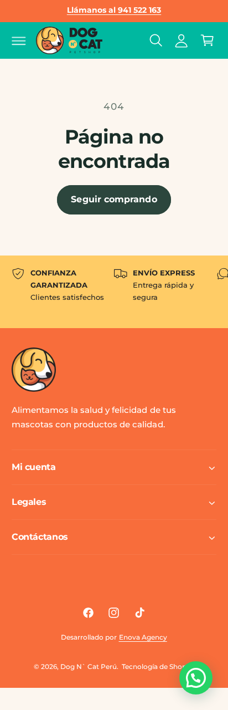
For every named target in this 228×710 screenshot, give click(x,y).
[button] (19, 40)
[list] (114, 291)
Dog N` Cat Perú (88, 666)
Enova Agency (143, 637)
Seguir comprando (114, 199)
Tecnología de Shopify (158, 666)
